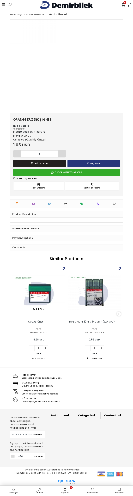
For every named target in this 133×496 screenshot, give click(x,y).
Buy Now (95, 163)
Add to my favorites (26, 178)
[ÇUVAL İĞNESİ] (38, 292)
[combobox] (13, 456)
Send (40, 434)
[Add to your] (66, 204)
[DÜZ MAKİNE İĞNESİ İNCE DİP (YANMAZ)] (94, 292)
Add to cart (41, 163)
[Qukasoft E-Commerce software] (66, 482)
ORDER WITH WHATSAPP (68, 172)
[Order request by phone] (99, 204)
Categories (86, 415)
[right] (119, 314)
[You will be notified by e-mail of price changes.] (82, 204)
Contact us (112, 415)
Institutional (60, 415)
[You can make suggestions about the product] (115, 204)
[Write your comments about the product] (50, 204)
